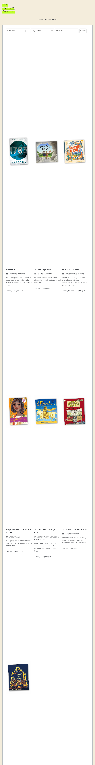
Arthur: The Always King (44, 531)
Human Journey (70, 269)
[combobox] (15, 31)
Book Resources (50, 20)
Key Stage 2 (18, 291)
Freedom (11, 269)
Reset (82, 30)
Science (71, 291)
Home (41, 20)
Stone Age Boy (42, 269)
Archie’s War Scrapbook (75, 529)
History (9, 291)
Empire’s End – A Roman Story (19, 531)
